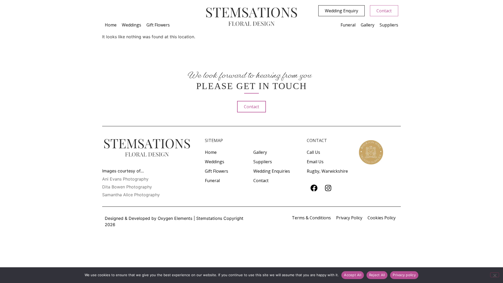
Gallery (367, 25)
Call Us (313, 152)
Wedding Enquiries (271, 171)
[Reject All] (494, 275)
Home (111, 25)
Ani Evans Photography (125, 179)
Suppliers (389, 25)
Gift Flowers (158, 25)
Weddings (131, 25)
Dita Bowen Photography (127, 186)
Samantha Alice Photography (131, 194)
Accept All (352, 275)
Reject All (377, 275)
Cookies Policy (382, 217)
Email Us (315, 162)
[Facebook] (314, 188)
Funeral (348, 25)
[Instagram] (328, 188)
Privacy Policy (349, 217)
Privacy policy (404, 275)
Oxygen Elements (175, 218)
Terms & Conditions (311, 217)
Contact (261, 180)
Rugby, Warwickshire (327, 171)
